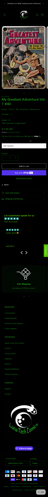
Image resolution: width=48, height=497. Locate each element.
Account (8, 394)
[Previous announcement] (4, 3)
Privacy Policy (10, 353)
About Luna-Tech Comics (14, 343)
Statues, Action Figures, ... (15, 323)
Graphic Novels (11, 318)
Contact (8, 348)
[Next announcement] (43, 3)
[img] (25, 218)
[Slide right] (29, 93)
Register (8, 389)
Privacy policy (26, 486)
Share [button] (6, 185)
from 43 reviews (11, 222)
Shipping (4, 132)
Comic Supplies (11, 329)
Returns (8, 364)
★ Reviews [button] (46, 250)
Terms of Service (11, 374)
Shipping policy (17, 490)
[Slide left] (18, 93)
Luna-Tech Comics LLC (22, 483)
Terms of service (38, 486)
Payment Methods (12, 369)
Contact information (31, 490)
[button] (4, 14)
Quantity (5, 153)
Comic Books (10, 313)
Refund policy (15, 486)
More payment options (24, 178)
